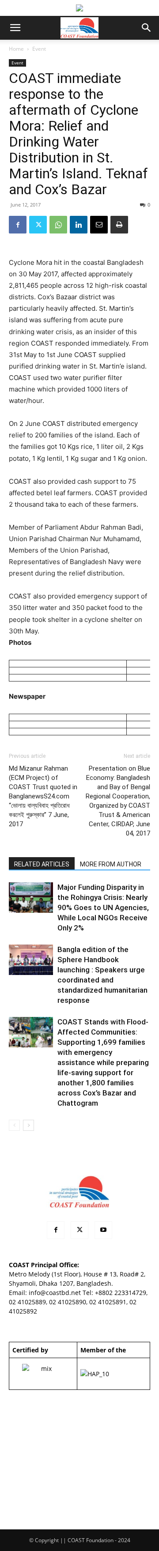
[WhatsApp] (58, 224)
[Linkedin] (78, 224)
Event (39, 49)
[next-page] (28, 1125)
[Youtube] (103, 1230)
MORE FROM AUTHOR (110, 864)
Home (16, 49)
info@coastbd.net (55, 1292)
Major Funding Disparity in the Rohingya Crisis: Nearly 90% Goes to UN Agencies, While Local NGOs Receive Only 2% (103, 907)
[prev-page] (14, 1125)
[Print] (119, 224)
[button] (15, 28)
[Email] (99, 224)
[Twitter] (38, 224)
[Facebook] (17, 224)
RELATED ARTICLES (41, 864)
